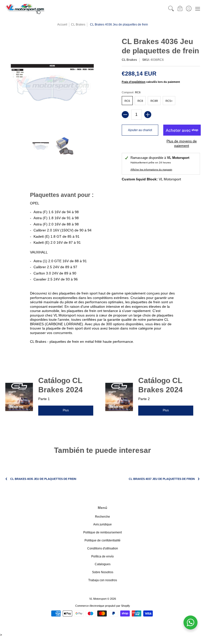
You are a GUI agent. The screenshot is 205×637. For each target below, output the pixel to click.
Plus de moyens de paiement (181, 143)
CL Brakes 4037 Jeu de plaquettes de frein (162, 478)
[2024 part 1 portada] (19, 397)
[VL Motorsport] (25, 8)
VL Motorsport (97, 598)
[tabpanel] (102, 268)
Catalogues (102, 564)
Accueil (62, 24)
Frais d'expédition (134, 81)
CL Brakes (78, 24)
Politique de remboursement (102, 532)
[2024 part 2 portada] (119, 397)
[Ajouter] (147, 114)
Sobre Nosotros (102, 572)
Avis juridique (102, 524)
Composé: (131, 92)
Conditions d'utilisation (102, 548)
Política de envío (102, 556)
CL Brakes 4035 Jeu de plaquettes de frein (43, 478)
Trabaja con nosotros (102, 580)
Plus (66, 410)
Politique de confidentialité (102, 540)
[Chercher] (171, 8)
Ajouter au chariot (140, 130)
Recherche (102, 516)
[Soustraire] (125, 114)
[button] (180, 8)
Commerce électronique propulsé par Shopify (102, 605)
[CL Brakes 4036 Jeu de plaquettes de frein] (40, 146)
